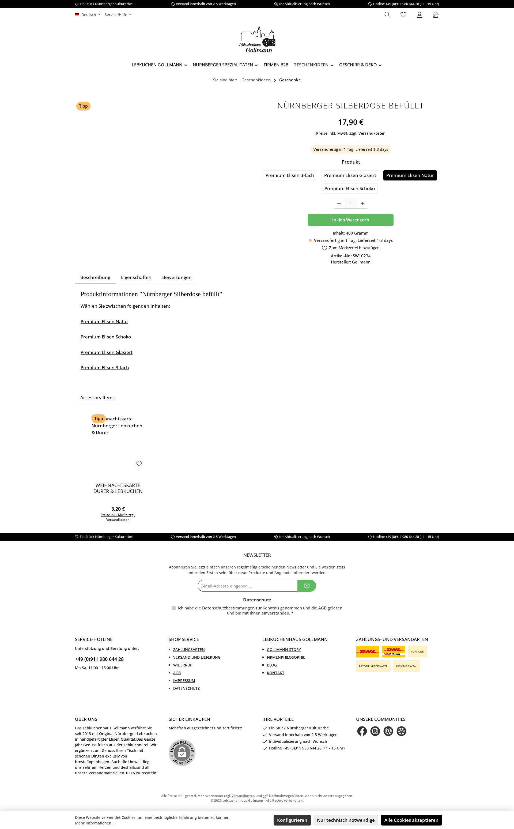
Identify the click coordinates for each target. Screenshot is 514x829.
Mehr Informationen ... (95, 823)
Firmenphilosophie (286, 657)
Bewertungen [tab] (177, 277)
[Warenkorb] (434, 15)
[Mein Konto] (419, 15)
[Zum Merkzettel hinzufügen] (139, 463)
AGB (322, 608)
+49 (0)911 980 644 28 (99, 659)
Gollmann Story (284, 649)
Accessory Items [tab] (97, 397)
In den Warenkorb (350, 220)
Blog (272, 665)
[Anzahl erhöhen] (362, 203)
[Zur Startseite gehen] (257, 39)
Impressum (184, 680)
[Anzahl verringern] (339, 203)
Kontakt (275, 672)
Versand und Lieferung (197, 657)
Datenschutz (186, 688)
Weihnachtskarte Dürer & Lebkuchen (118, 488)
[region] (163, 156)
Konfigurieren (292, 820)
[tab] (95, 277)
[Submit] (306, 586)
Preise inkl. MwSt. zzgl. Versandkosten (351, 133)
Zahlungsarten (189, 649)
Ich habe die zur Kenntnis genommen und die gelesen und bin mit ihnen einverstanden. (260, 610)
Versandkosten (243, 795)
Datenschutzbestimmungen (228, 608)
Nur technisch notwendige (346, 820)
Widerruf (182, 665)
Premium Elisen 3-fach (290, 175)
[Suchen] (387, 15)
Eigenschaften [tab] (136, 277)
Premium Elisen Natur (410, 175)
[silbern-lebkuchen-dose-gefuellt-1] (163, 156)
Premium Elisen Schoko (349, 188)
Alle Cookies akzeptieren (411, 820)
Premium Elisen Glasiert (350, 175)
